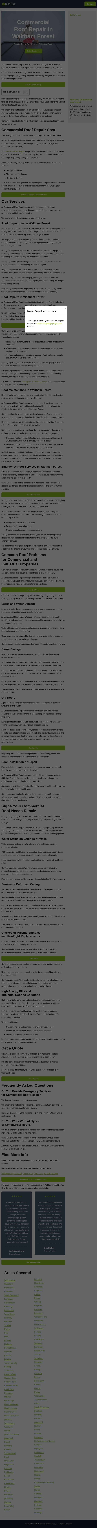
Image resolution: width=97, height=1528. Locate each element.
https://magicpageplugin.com (49, 324)
